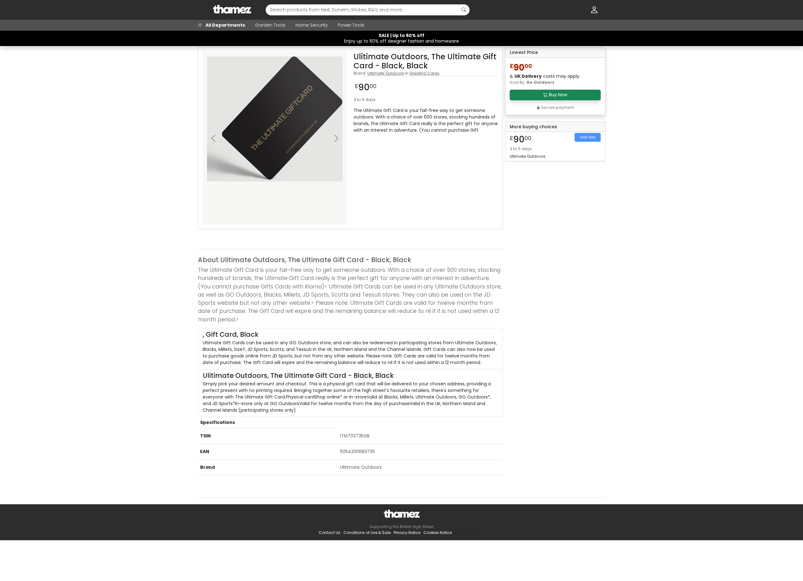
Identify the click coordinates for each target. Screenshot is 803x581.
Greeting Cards (424, 73)
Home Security (311, 25)
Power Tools (351, 25)
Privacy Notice (407, 532)
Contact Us (329, 532)
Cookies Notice (437, 532)
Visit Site (588, 137)
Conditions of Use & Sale (367, 532)
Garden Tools (270, 25)
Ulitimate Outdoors (385, 73)
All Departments (225, 25)
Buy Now (557, 95)
